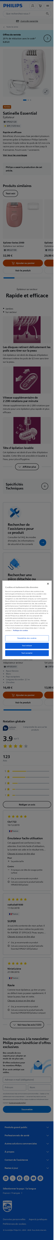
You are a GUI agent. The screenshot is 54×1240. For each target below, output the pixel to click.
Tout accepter (25, 653)
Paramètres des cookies (26, 638)
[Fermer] (46, 584)
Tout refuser (26, 645)
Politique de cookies (19, 630)
